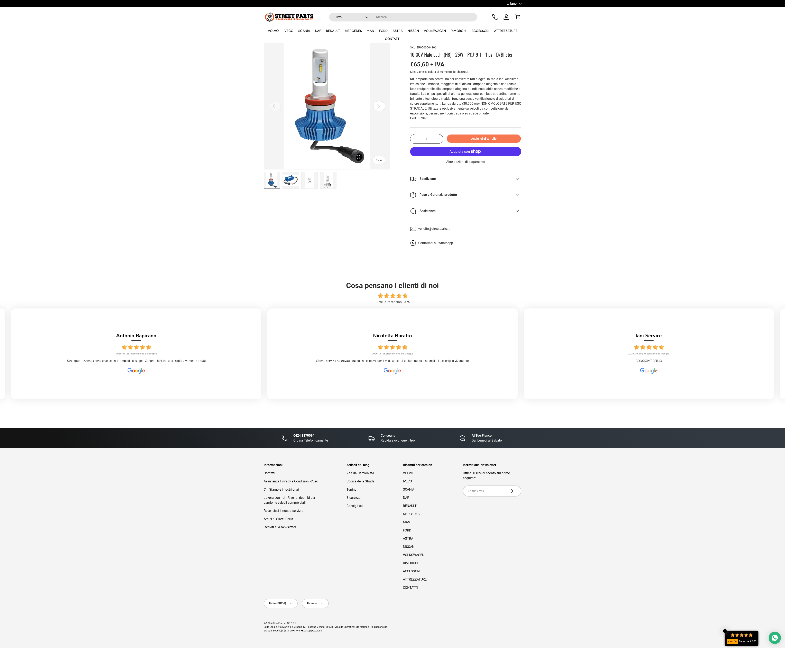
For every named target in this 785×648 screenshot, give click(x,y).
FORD (383, 31)
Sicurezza (354, 498)
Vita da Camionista (360, 473)
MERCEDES (353, 31)
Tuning (352, 489)
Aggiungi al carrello (484, 138)
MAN (370, 31)
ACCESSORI (480, 31)
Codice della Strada (361, 481)
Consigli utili (355, 506)
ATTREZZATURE (505, 31)
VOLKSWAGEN (435, 31)
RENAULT (333, 31)
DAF (318, 31)
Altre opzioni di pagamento (465, 162)
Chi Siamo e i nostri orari (281, 489)
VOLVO (273, 31)
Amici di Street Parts (278, 519)
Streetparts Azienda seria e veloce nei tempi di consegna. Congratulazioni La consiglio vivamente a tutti (136, 361)
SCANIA (304, 31)
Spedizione (417, 71)
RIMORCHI (459, 31)
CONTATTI (392, 39)
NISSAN (413, 31)
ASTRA (397, 31)
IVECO (288, 31)
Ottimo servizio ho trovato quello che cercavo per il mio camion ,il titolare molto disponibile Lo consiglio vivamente (392, 361)
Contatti (269, 473)
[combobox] (403, 17)
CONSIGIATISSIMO (649, 361)
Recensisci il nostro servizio (283, 511)
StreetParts (279, 623)
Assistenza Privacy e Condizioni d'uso (291, 481)
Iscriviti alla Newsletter (280, 527)
